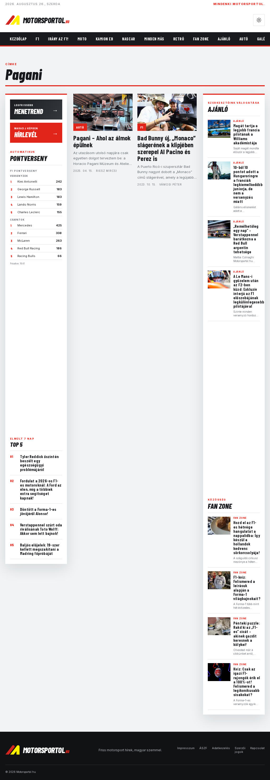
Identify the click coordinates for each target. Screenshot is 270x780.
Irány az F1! (58, 38)
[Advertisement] (36, 349)
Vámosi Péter (170, 184)
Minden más (154, 38)
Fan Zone (201, 38)
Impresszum (186, 748)
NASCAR (128, 38)
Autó (243, 38)
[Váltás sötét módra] (259, 20)
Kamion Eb (104, 38)
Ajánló (224, 38)
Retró (178, 38)
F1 (37, 38)
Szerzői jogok (240, 750)
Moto (82, 38)
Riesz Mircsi (106, 170)
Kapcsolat (257, 748)
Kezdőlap (18, 38)
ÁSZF (203, 748)
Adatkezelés (221, 748)
